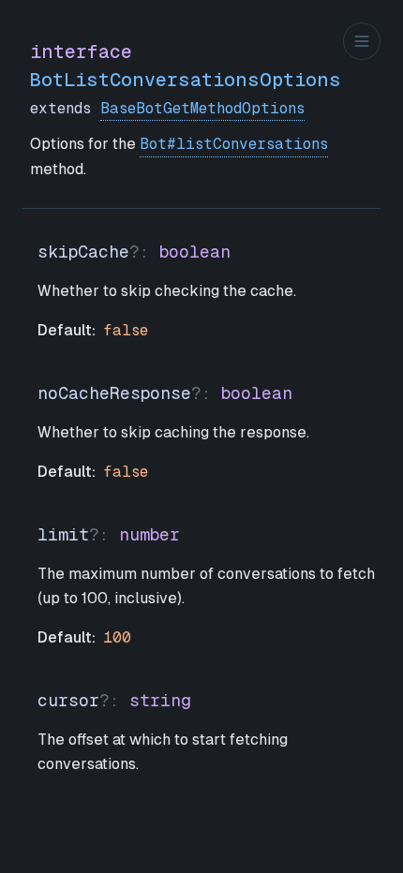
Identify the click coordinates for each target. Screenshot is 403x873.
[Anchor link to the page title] (356, 65)
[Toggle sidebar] (362, 41)
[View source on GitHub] (378, 65)
